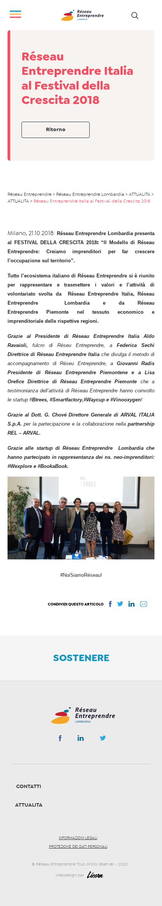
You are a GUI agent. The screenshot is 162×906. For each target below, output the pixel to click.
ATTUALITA (29, 805)
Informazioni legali (78, 838)
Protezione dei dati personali (78, 846)
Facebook (60, 739)
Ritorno (56, 129)
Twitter (103, 740)
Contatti (28, 786)
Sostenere (81, 657)
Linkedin (81, 739)
